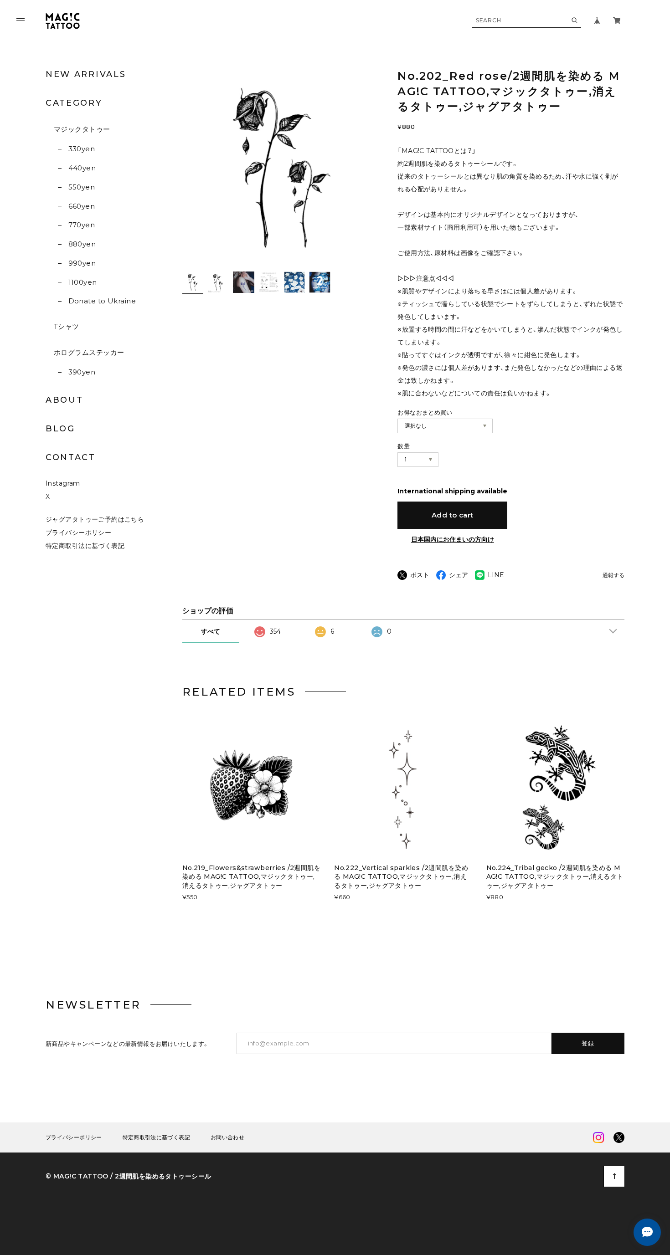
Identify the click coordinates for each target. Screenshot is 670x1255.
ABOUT (64, 400)
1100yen (82, 282)
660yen (81, 206)
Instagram (63, 483)
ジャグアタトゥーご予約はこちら (95, 519)
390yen (81, 372)
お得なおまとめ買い (425, 412)
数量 (403, 446)
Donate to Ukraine (102, 301)
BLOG (60, 429)
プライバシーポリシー (78, 532)
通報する (613, 576)
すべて (210, 631)
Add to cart (453, 515)
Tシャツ (66, 326)
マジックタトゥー (82, 129)
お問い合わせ (227, 1137)
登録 (588, 1043)
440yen (82, 168)
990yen (82, 263)
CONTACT (71, 457)
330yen (81, 148)
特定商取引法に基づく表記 (85, 546)
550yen (81, 187)
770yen (81, 224)
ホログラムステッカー (89, 352)
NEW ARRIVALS (86, 74)
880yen (82, 244)
